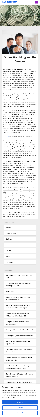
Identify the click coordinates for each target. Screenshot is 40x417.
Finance (8, 245)
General (8, 250)
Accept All (20, 402)
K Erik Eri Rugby (9, 1)
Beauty (8, 227)
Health (8, 256)
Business (9, 239)
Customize (20, 407)
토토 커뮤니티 (29, 87)
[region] (20, 400)
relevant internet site (10, 190)
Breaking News (11, 233)
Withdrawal (9, 291)
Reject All (20, 413)
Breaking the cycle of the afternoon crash (19, 335)
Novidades (9, 262)
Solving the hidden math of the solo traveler (20, 330)
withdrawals (7, 173)
